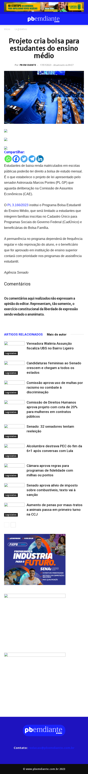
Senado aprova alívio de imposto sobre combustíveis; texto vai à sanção (52, 490)
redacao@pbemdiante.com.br (51, 748)
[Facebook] (16, 158)
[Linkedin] (40, 158)
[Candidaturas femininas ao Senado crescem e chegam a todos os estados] (14, 368)
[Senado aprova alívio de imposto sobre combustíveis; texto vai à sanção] (14, 490)
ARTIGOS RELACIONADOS (23, 334)
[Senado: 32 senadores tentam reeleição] (14, 431)
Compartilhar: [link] (14, 152)
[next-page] (13, 524)
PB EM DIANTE (28, 64)
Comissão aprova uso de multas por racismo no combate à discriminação (55, 387)
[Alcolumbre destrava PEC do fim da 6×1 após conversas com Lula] (14, 451)
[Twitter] (24, 158)
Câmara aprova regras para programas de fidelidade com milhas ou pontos (50, 470)
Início (7, 29)
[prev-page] (6, 524)
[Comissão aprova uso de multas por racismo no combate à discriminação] (14, 387)
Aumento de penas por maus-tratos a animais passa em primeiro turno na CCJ (54, 509)
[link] (44, 7)
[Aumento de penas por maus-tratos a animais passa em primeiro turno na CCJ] (14, 510)
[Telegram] (32, 158)
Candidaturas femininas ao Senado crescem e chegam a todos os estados (54, 368)
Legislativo (21, 29)
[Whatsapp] (8, 158)
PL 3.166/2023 (17, 205)
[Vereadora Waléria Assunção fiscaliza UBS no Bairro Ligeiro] (14, 348)
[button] (7, 19)
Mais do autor (57, 334)
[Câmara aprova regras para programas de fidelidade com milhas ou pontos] (14, 470)
